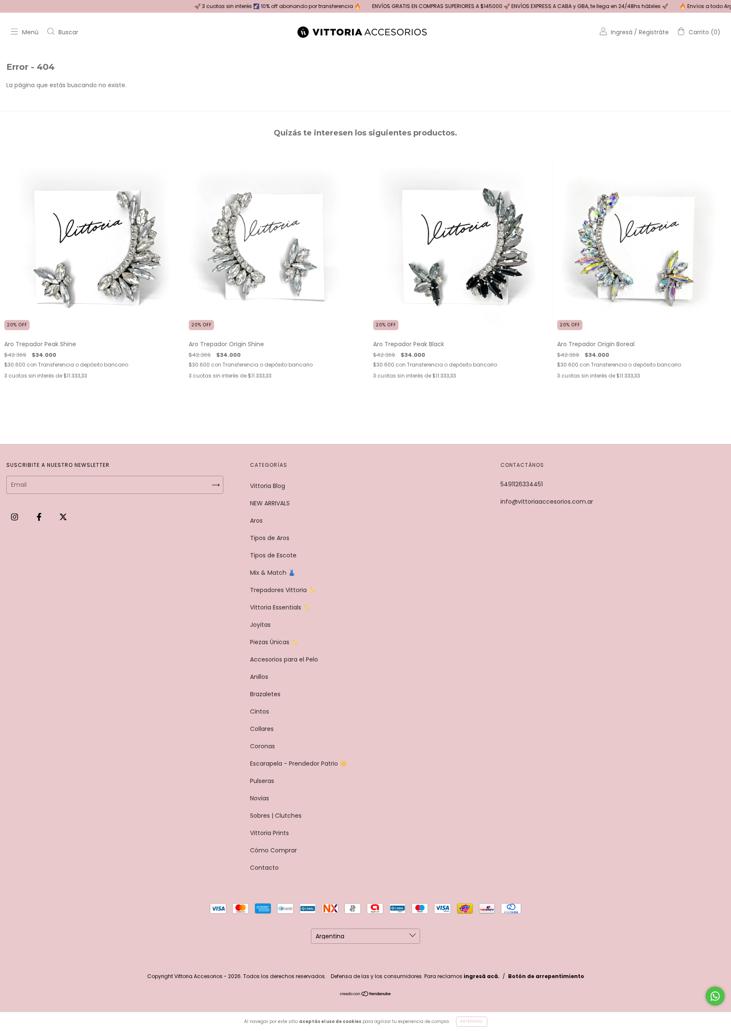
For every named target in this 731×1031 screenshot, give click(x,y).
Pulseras (262, 781)
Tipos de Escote (273, 555)
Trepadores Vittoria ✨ (283, 590)
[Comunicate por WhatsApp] (715, 996)
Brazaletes (265, 694)
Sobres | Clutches (276, 815)
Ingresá (621, 32)
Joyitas (260, 624)
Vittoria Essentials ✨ (280, 607)
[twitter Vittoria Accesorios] (63, 517)
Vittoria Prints (269, 833)
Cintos (259, 711)
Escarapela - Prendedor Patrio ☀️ (298, 763)
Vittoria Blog (267, 486)
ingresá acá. (482, 976)
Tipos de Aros (269, 538)
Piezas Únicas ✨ (274, 642)
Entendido (472, 1021)
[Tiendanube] (365, 994)
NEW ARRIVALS (270, 503)
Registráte (654, 32)
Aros (256, 520)
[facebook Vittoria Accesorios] (40, 517)
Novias (259, 798)
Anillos (259, 677)
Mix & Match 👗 (272, 572)
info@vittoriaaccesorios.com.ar (546, 501)
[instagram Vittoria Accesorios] (15, 517)
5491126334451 (521, 484)
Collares (262, 729)
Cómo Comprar (273, 850)
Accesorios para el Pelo (284, 659)
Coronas (262, 746)
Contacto (264, 867)
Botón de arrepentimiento (546, 976)
